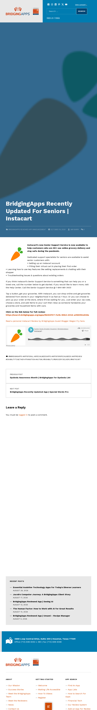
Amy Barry (74, 229)
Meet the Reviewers (17, 700)
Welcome (42, 685)
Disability (49, 359)
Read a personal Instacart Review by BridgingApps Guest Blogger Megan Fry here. (45, 321)
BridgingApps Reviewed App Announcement (27, 229)
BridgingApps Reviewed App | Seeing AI (33, 601)
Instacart (76, 359)
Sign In (50, 18)
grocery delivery (62, 359)
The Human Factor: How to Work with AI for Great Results (43, 608)
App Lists (72, 689)
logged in (23, 415)
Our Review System (77, 705)
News (11, 705)
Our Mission (14, 685)
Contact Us (13, 709)
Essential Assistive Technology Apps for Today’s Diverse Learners (47, 587)
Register (42, 697)
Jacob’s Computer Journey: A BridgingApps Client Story (41, 594)
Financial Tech (75, 700)
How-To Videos (45, 693)
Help (57, 18)
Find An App (74, 685)
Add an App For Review (79, 709)
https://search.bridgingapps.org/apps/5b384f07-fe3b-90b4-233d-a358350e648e (47, 315)
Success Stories (16, 689)
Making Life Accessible (49, 689)
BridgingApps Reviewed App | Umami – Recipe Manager (41, 616)
